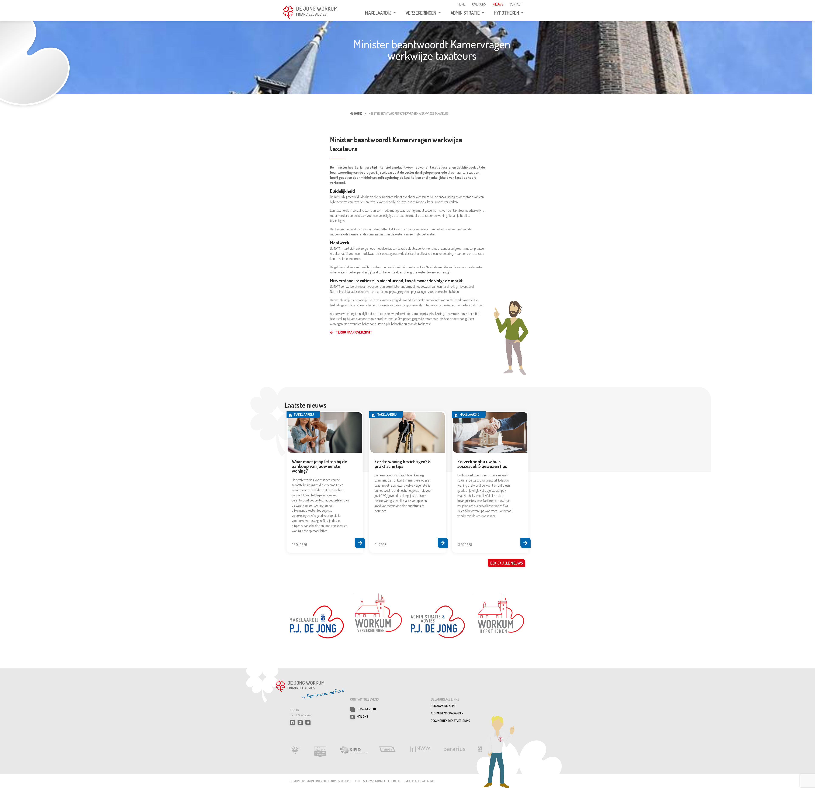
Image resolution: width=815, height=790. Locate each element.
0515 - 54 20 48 (366, 709)
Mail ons (362, 716)
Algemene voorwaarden (447, 713)
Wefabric (428, 781)
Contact (516, 4)
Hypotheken (507, 13)
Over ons (479, 4)
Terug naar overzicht (353, 332)
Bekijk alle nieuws (506, 563)
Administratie (466, 13)
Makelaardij (378, 13)
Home (461, 4)
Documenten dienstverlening (450, 720)
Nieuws (498, 4)
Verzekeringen (421, 13)
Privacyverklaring (443, 706)
